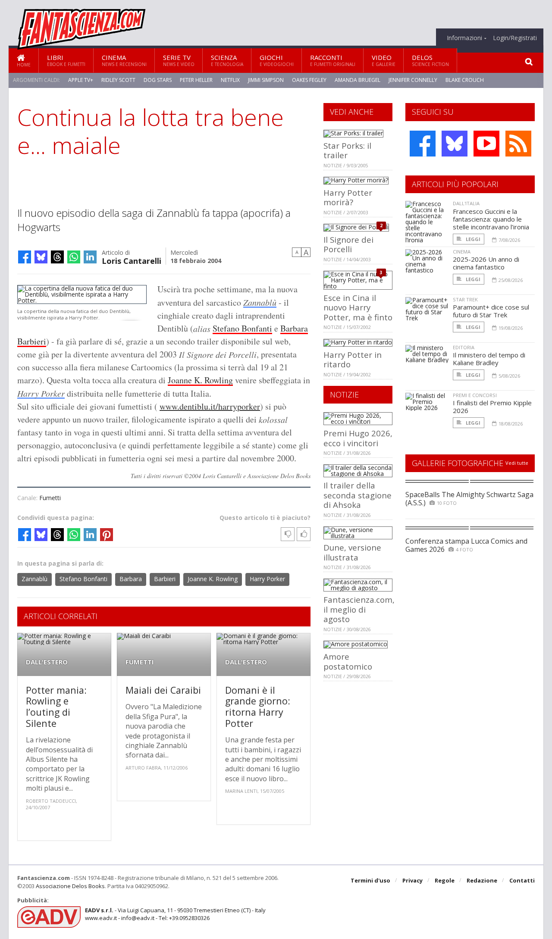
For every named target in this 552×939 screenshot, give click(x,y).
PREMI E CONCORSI (475, 395)
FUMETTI (139, 662)
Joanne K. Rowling (200, 380)
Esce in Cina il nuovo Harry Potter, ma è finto (357, 307)
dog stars (158, 80)
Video (383, 60)
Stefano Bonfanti (242, 328)
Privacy (412, 880)
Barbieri (31, 341)
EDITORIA (463, 347)
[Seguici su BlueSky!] (454, 143)
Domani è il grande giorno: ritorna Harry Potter (257, 706)
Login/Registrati (515, 38)
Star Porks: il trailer (347, 150)
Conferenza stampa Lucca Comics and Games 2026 (466, 545)
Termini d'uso (370, 880)
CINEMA (461, 251)
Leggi (472, 239)
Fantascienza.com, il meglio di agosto (359, 609)
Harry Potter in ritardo (352, 359)
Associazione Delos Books (70, 886)
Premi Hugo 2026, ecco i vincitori (357, 438)
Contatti (522, 880)
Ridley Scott (118, 80)
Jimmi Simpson (266, 80)
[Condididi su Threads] (57, 257)
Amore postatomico (347, 661)
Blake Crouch (464, 80)
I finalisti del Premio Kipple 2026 (492, 406)
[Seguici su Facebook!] (422, 143)
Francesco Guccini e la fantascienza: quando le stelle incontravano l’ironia (491, 219)
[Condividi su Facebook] (24, 257)
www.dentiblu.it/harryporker (210, 406)
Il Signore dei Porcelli (348, 244)
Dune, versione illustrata (352, 552)
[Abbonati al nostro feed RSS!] (518, 143)
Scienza (227, 60)
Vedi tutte (516, 463)
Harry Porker (41, 393)
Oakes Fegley (309, 80)
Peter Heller (196, 80)
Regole (445, 880)
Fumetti (50, 498)
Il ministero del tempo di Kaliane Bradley (489, 359)
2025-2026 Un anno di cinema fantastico (486, 263)
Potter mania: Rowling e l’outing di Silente (56, 706)
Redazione (482, 880)
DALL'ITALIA (466, 203)
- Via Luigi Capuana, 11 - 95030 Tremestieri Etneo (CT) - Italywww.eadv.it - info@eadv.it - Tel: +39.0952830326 (175, 914)
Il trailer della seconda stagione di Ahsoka (357, 495)
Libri (66, 60)
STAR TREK (465, 299)
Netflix (230, 80)
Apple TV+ (80, 80)
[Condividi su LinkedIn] (90, 257)
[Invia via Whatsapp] (73, 257)
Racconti (332, 60)
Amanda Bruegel (357, 80)
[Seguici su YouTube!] (486, 143)
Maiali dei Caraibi (163, 690)
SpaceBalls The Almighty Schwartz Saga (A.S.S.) (469, 498)
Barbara (294, 328)
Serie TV (178, 60)
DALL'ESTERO (47, 662)
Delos (430, 60)
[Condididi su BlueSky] (41, 257)
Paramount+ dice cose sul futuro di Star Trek (491, 311)
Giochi (277, 60)
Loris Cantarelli (131, 260)
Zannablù (259, 302)
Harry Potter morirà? (347, 197)
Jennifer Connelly (413, 80)
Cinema (124, 60)
